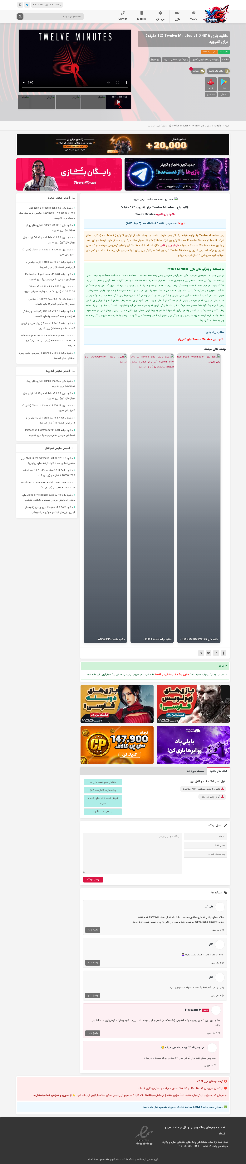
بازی (177, 19)
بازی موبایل (155, 59)
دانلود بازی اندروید (165, 214)
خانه (227, 126)
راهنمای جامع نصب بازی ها (103, 782)
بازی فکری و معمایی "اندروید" (175, 59)
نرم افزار (160, 19)
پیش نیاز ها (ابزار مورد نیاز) (103, 790)
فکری (162, 245)
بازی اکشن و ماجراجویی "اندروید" (204, 59)
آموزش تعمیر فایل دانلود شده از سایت (103, 800)
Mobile (141, 19)
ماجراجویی (173, 245)
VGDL (193, 19)
